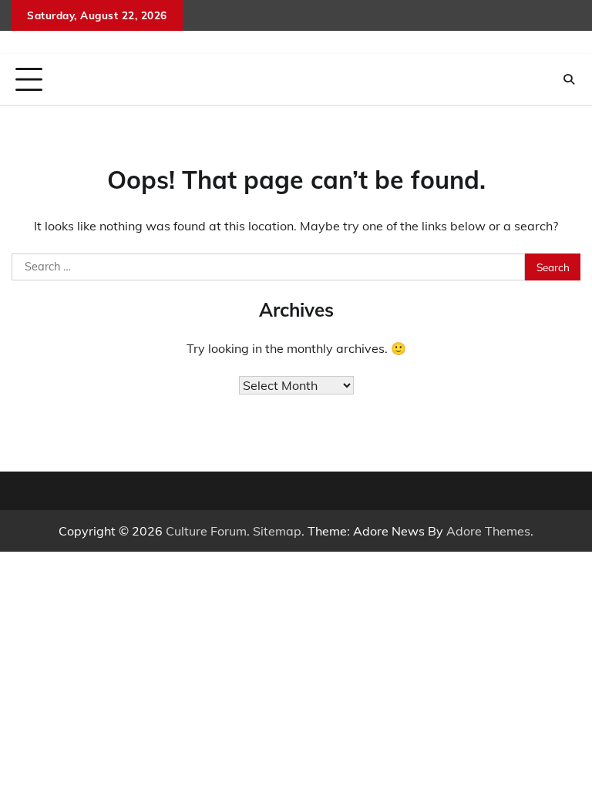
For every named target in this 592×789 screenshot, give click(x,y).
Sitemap (277, 531)
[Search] (568, 79)
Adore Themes (488, 531)
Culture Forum (206, 531)
